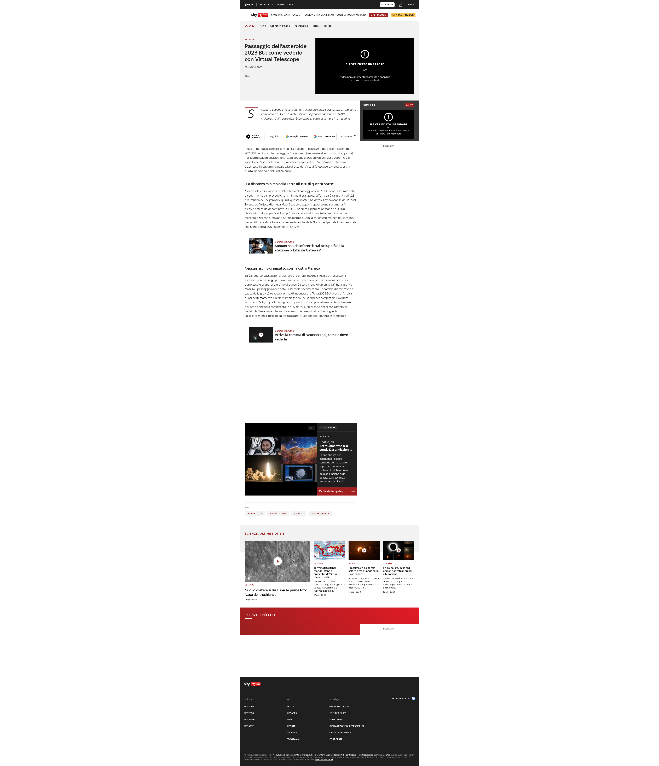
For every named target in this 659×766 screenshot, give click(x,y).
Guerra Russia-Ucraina (352, 15)
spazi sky (292, 732)
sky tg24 (249, 713)
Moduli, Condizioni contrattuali (287, 755)
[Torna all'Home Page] (259, 15)
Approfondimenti (280, 26)
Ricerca (327, 26)
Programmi (293, 739)
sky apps (292, 713)
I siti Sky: (248, 699)
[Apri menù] (246, 15)
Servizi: (290, 699)
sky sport (250, 706)
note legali (336, 719)
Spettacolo (378, 15)
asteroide (254, 513)
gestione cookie (339, 706)
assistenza (387, 755)
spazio (299, 513)
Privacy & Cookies (310, 755)
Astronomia (302, 26)
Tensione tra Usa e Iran (318, 15)
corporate (336, 739)
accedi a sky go (401, 698)
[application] (254, 136)
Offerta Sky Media (340, 732)
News (263, 26)
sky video (249, 719)
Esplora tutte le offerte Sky (276, 4)
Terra (316, 26)
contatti (398, 755)
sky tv (290, 706)
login (410, 4)
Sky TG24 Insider (403, 15)
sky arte (249, 726)
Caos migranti (280, 15)
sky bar (291, 726)
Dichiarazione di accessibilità (347, 726)
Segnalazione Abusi (324, 759)
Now (289, 719)
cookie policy (338, 713)
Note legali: (335, 699)
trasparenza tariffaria (372, 755)
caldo (296, 15)
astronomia (320, 513)
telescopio (278, 513)
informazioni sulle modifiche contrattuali (338, 755)
